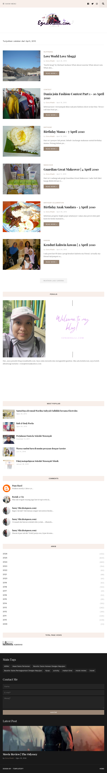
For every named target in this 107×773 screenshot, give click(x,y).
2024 (53, 562)
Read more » (51, 73)
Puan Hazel (17, 485)
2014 (53, 603)
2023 (53, 566)
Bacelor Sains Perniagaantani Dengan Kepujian (23, 671)
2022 (53, 570)
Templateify (18, 769)
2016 (53, 595)
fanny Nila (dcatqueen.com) (24, 508)
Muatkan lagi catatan (53, 281)
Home (102, 769)
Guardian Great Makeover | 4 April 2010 (71, 169)
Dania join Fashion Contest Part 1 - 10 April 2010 (74, 96)
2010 (53, 620)
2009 (53, 624)
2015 (53, 599)
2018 (53, 587)
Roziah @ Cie (18, 497)
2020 (53, 578)
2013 (53, 607)
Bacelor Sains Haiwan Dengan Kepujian (49, 666)
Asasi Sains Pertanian (21, 666)
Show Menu (10, 4)
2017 (53, 591)
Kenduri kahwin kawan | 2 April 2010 (69, 245)
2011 (53, 616)
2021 (53, 574)
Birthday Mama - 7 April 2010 (64, 132)
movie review (81, 671)
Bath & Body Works (25, 423)
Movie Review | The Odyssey (20, 754)
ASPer (6, 666)
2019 (53, 583)
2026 (53, 554)
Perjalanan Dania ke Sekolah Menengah (34, 436)
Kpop (47, 671)
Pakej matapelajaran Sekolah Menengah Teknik (37, 461)
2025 (53, 558)
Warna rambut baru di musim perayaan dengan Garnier (41, 448)
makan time (67, 671)
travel (92, 671)
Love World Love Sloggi (60, 56)
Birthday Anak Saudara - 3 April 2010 (69, 207)
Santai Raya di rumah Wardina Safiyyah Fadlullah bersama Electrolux (47, 410)
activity (56, 671)
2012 (53, 612)
